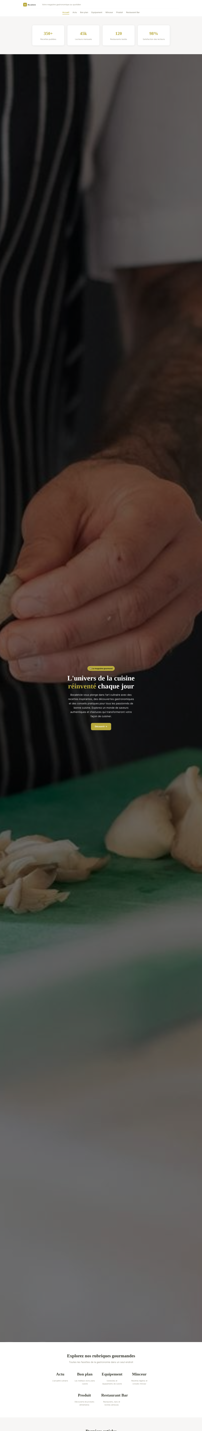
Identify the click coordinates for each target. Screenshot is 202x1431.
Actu (75, 12)
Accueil (65, 12)
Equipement (96, 12)
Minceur (109, 12)
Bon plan (84, 12)
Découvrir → (101, 726)
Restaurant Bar (133, 12)
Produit (119, 12)
